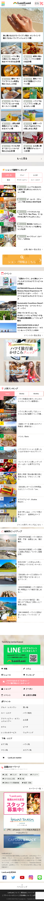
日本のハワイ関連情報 (11, 783)
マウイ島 (4, 750)
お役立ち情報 (31, 695)
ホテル (3, 727)
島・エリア (8, 738)
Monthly (36, 394)
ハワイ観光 (27, 713)
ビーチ (25, 727)
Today (7, 394)
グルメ (22, 175)
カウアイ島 (27, 750)
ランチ (14, 774)
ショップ (7, 689)
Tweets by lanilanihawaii (12, 642)
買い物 (25, 707)
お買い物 (8, 175)
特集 (5, 669)
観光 (8, 180)
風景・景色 (27, 783)
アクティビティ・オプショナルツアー (10, 720)
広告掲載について (25, 895)
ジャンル (7, 701)
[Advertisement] (22, 628)
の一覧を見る (32, 249)
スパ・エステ (35, 180)
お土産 (35, 175)
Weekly (21, 394)
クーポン (29, 689)
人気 (5, 774)
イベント (7, 695)
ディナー (35, 774)
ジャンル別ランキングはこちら (29, 525)
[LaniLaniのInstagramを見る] (30, 877)
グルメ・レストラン (8, 707)
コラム (28, 669)
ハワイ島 (26, 744)
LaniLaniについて (13, 893)
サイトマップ (32, 893)
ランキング (30, 675)
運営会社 (24, 893)
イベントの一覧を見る (32, 335)
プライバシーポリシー (10, 895)
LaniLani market (14, 758)
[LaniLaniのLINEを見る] (39, 877)
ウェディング (28, 732)
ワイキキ (24, 774)
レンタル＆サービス (8, 732)
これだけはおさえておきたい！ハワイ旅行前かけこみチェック (18, 682)
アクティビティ (22, 180)
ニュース (7, 675)
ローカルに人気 (9, 779)
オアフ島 (4, 744)
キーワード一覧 (35, 789)
